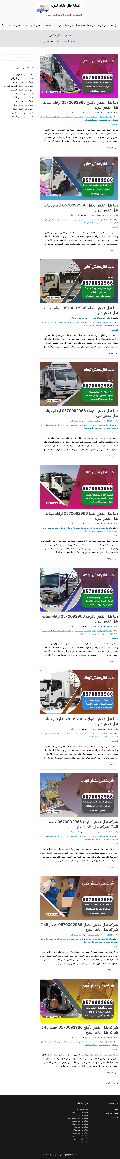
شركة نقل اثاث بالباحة (80, 1142)
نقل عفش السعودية (24, 74)
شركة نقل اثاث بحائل (80, 1133)
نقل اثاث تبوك (76, 112)
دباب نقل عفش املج (105, 322)
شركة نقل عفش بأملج (41, 25)
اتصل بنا (115, 1109)
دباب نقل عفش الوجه (104, 631)
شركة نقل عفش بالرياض (22, 78)
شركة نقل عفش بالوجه (108, 25)
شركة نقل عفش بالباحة (22, 116)
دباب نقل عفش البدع (105, 117)
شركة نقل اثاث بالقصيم (80, 1121)
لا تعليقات (115, 124)
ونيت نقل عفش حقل (91, 223)
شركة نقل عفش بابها (23, 97)
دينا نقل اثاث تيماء (91, 425)
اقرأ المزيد (113, 147)
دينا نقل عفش (79, 117)
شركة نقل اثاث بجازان (80, 1136)
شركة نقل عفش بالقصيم (22, 89)
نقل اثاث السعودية (82, 1109)
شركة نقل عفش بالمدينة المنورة (18, 86)
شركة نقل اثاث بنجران (80, 1139)
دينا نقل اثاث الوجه (90, 631)
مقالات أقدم (111, 1083)
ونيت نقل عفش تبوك (91, 736)
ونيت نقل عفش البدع (91, 120)
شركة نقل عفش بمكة (23, 82)
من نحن (115, 1117)
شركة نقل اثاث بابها (81, 1127)
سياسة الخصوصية (112, 1113)
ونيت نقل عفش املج (91, 325)
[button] (10, 25)
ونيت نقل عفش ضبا (92, 531)
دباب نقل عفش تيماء (105, 425)
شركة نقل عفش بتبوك (23, 101)
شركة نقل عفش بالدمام (22, 93)
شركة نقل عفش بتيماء (63, 25)
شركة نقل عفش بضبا (85, 25)
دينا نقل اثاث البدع (91, 117)
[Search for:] (17, 58)
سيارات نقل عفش (55, 117)
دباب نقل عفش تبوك (105, 733)
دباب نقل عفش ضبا (105, 528)
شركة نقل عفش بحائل (23, 105)
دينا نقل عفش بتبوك (19, 25)
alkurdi (109, 112)
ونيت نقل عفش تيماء (91, 428)
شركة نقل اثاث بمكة (81, 1115)
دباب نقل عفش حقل (105, 220)
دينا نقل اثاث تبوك (91, 733)
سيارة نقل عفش (104, 120)
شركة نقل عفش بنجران (22, 112)
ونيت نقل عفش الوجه (86, 634)
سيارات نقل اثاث (68, 117)
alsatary (109, 215)
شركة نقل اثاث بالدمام (80, 1124)
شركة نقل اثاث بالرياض (80, 1112)
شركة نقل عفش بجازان (22, 109)
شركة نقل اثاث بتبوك (80, 1130)
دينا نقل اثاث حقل (91, 220)
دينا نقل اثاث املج (91, 322)
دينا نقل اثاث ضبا (92, 528)
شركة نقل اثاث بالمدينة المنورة (77, 1118)
